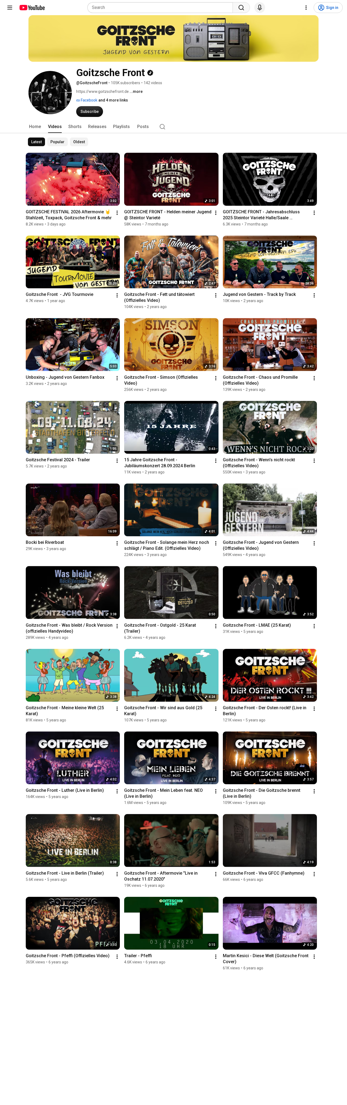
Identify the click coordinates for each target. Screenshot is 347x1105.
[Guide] (10, 7)
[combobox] (162, 7)
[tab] (34, 126)
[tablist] (173, 126)
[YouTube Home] (32, 7)
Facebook (88, 100)
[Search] (241, 7)
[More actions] (117, 212)
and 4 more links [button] (113, 100)
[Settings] (306, 7)
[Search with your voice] (259, 7)
